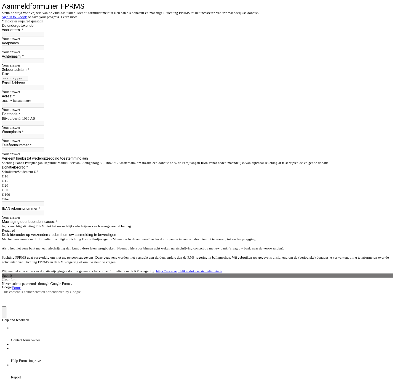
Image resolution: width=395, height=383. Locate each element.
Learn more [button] (69, 17)
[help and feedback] (4, 312)
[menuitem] (202, 334)
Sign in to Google (14, 17)
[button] (197, 275)
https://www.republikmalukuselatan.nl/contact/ (189, 271)
